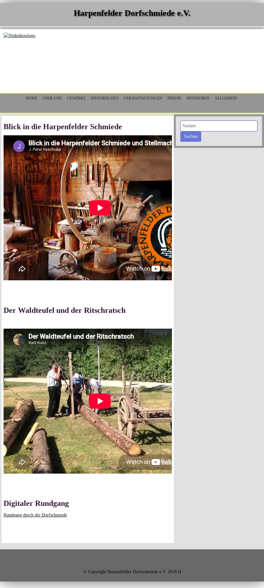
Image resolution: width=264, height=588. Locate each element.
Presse (174, 98)
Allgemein (226, 98)
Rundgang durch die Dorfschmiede (35, 515)
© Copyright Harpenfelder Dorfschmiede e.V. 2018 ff (132, 571)
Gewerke (76, 98)
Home (31, 98)
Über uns (52, 98)
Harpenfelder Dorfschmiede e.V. (132, 13)
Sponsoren (198, 98)
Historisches (104, 98)
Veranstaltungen (143, 98)
